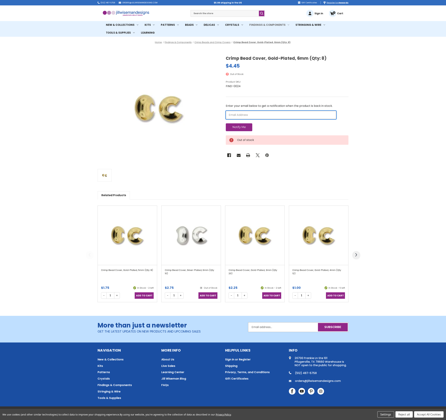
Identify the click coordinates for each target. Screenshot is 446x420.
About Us (167, 359)
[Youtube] (301, 391)
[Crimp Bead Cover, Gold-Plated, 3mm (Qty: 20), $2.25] (255, 235)
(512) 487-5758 (108, 2)
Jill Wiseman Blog (173, 379)
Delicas (209, 25)
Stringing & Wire (308, 25)
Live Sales (168, 366)
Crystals (232, 25)
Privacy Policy (223, 414)
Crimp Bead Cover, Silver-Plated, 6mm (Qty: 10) (189, 271)
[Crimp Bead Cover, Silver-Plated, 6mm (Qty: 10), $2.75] (191, 235)
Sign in (318, 13)
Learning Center (172, 372)
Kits (148, 25)
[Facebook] (229, 155)
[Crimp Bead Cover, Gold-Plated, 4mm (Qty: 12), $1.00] (319, 235)
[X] (257, 155)
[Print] (248, 155)
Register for (337, 2)
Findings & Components (267, 25)
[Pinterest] (267, 155)
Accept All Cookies (429, 414)
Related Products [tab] (113, 195)
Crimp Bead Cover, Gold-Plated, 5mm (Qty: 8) (127, 270)
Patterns (168, 25)
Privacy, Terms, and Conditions (247, 372)
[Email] (238, 155)
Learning (148, 32)
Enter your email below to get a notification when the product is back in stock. (279, 106)
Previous (91, 257)
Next (357, 257)
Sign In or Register (238, 359)
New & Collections (120, 25)
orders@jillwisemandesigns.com (139, 2)
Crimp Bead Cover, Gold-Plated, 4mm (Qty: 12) (316, 271)
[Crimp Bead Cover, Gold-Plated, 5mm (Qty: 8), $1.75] (127, 235)
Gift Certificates (309, 2)
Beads (189, 25)
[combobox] (228, 13)
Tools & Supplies (118, 32)
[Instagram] (320, 391)
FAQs (165, 385)
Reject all (404, 414)
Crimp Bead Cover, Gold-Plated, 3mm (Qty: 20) (253, 271)
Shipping (231, 366)
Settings (385, 414)
